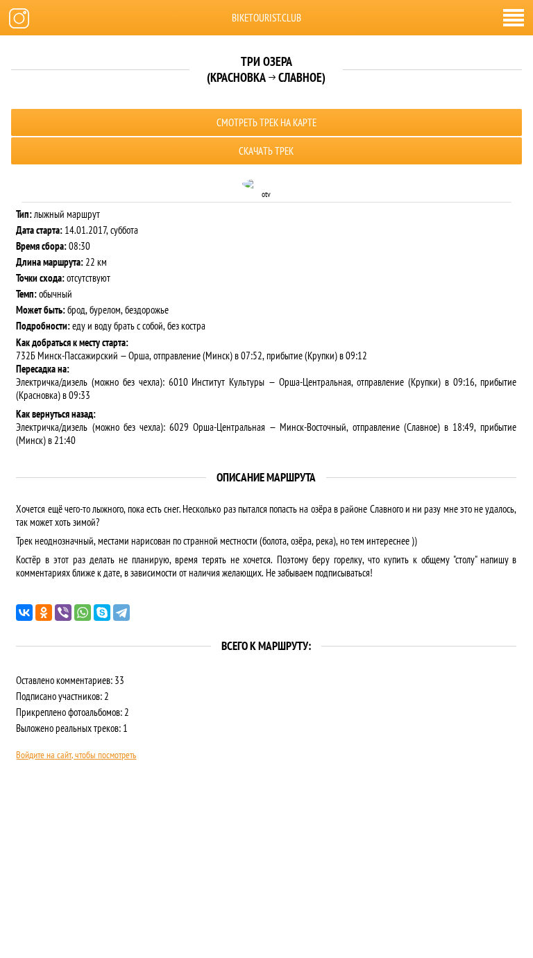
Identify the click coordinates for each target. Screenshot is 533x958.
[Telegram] (121, 612)
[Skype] (102, 612)
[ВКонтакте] (24, 612)
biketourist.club (266, 17)
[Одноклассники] (43, 612)
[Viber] (63, 612)
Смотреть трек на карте (266, 122)
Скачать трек (266, 150)
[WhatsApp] (82, 612)
